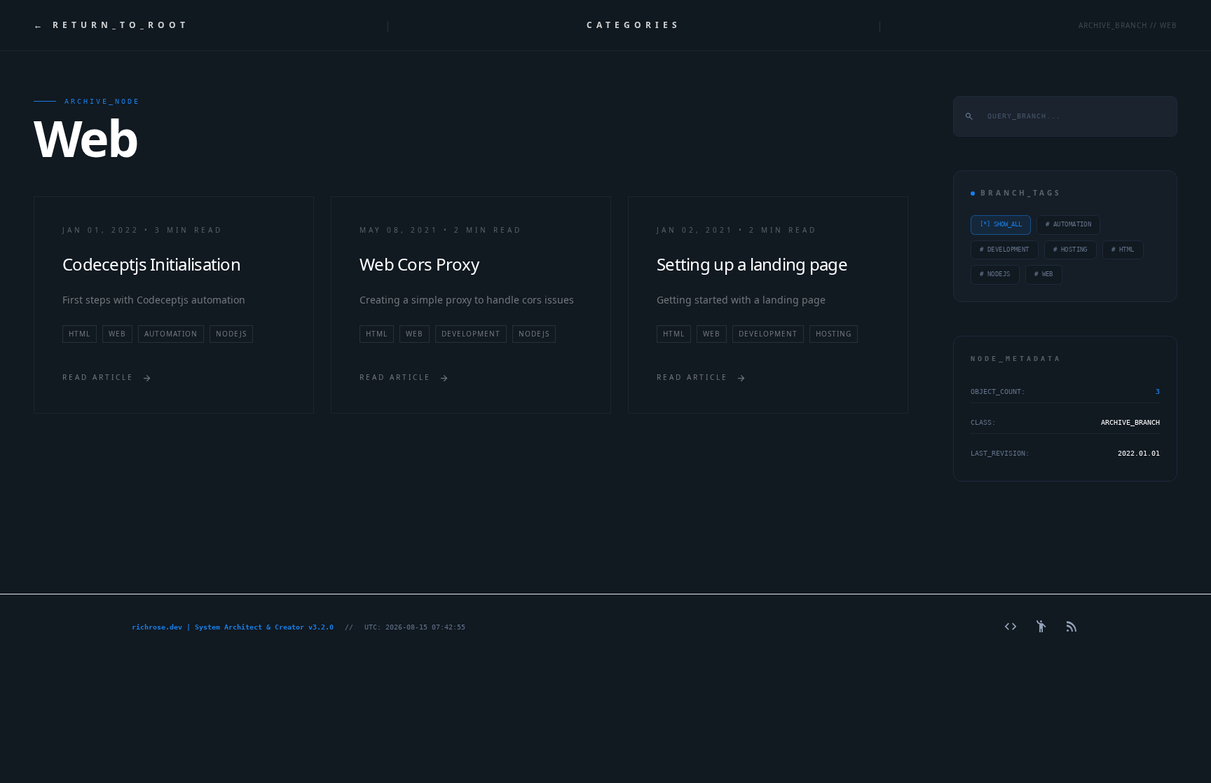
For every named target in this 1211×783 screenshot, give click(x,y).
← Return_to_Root (111, 25)
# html (1123, 249)
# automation (1068, 224)
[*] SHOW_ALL (1001, 224)
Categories (634, 25)
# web (1043, 274)
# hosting (1070, 249)
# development (1004, 249)
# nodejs (995, 274)
